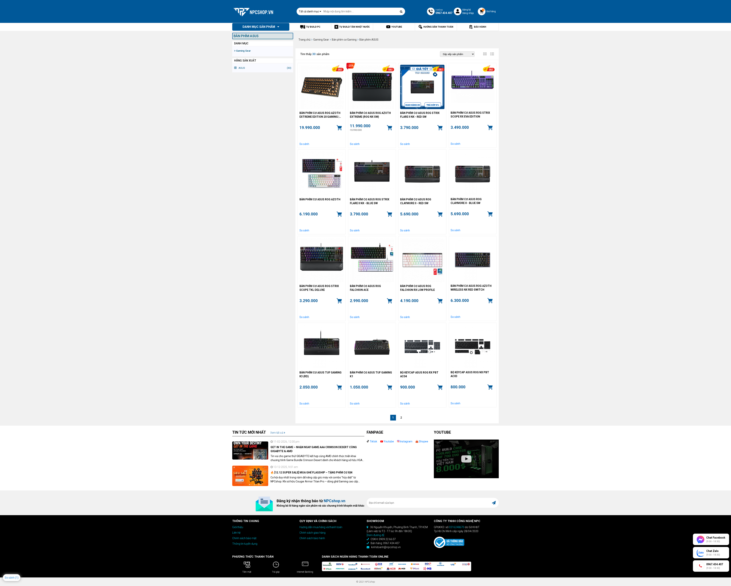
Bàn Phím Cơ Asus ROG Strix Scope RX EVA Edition (470, 114)
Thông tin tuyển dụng (244, 543)
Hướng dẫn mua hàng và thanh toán (320, 527)
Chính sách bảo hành (312, 538)
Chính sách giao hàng (312, 532)
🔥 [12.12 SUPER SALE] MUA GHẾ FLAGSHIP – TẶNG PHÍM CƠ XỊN (311, 472)
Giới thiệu (237, 527)
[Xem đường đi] (375, 535)
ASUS (242, 67)
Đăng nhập (468, 13)
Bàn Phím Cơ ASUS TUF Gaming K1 (371, 374)
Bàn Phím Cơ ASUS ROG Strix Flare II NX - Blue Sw (369, 201)
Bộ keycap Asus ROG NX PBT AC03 (470, 374)
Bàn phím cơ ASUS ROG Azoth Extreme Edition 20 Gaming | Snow (319, 115)
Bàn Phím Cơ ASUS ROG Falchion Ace (365, 288)
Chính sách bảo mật (244, 538)
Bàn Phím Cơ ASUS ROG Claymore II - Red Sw (415, 201)
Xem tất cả (277, 432)
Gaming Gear (243, 50)
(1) (16, 577)
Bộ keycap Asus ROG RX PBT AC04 (419, 374)
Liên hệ (236, 532)
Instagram (405, 441)
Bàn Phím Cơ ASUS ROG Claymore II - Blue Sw (466, 201)
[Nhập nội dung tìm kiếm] (401, 11)
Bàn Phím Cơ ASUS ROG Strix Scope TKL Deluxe (319, 288)
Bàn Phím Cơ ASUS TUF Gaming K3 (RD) (320, 374)
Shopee (423, 441)
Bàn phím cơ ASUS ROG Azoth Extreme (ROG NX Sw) (370, 114)
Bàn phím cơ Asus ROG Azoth (319, 199)
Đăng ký (466, 9)
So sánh (304, 144)
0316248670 (456, 527)
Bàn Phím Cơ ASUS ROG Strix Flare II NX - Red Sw (420, 114)
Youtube (388, 441)
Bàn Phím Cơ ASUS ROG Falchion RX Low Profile (417, 288)
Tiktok (373, 441)
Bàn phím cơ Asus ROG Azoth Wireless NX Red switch (471, 287)
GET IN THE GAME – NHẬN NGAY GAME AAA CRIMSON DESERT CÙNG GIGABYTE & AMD (314, 449)
